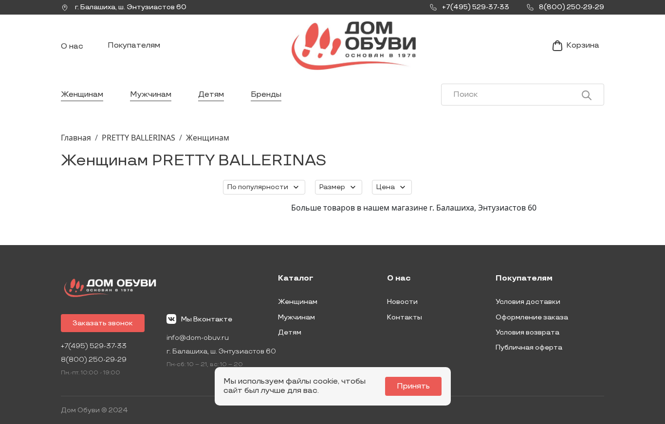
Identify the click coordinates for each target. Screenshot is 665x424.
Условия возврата (527, 332)
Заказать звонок (103, 323)
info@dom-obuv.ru (197, 338)
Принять (413, 386)
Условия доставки (528, 301)
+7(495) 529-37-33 (94, 346)
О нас (72, 46)
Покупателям (134, 45)
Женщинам (82, 94)
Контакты (404, 317)
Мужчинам (150, 94)
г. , (130, 7)
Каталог (296, 278)
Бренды (266, 94)
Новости (402, 301)
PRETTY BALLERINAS (138, 137)
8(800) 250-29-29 (94, 359)
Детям (211, 94)
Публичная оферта (529, 347)
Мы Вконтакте (206, 319)
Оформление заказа (532, 317)
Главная (76, 137)
